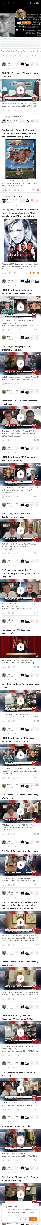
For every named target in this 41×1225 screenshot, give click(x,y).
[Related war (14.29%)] (27, 448)
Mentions (34, 56)
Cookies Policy (19, 1215)
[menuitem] (33, 3)
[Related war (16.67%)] (27, 391)
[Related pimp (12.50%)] (36, 201)
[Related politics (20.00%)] (27, 281)
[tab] (5, 56)
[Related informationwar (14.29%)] (22, 448)
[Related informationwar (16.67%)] (22, 391)
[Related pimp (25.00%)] (32, 504)
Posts (5, 56)
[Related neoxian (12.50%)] (27, 121)
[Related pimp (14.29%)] (32, 448)
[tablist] (20, 55)
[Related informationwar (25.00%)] (22, 64)
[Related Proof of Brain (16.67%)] (36, 785)
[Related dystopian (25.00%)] (32, 64)
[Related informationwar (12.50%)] (22, 842)
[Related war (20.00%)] (36, 281)
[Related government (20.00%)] (32, 281)
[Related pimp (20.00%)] (32, 337)
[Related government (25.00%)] (36, 504)
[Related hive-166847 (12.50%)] (22, 121)
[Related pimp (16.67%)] (32, 391)
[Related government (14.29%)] (36, 448)
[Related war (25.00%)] (27, 64)
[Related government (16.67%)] (36, 391)
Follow (26, 23)
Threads (13, 56)
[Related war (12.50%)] (27, 842)
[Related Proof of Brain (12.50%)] (32, 121)
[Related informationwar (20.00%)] (22, 281)
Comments (24, 56)
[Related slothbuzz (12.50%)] (36, 121)
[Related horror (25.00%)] (36, 64)
